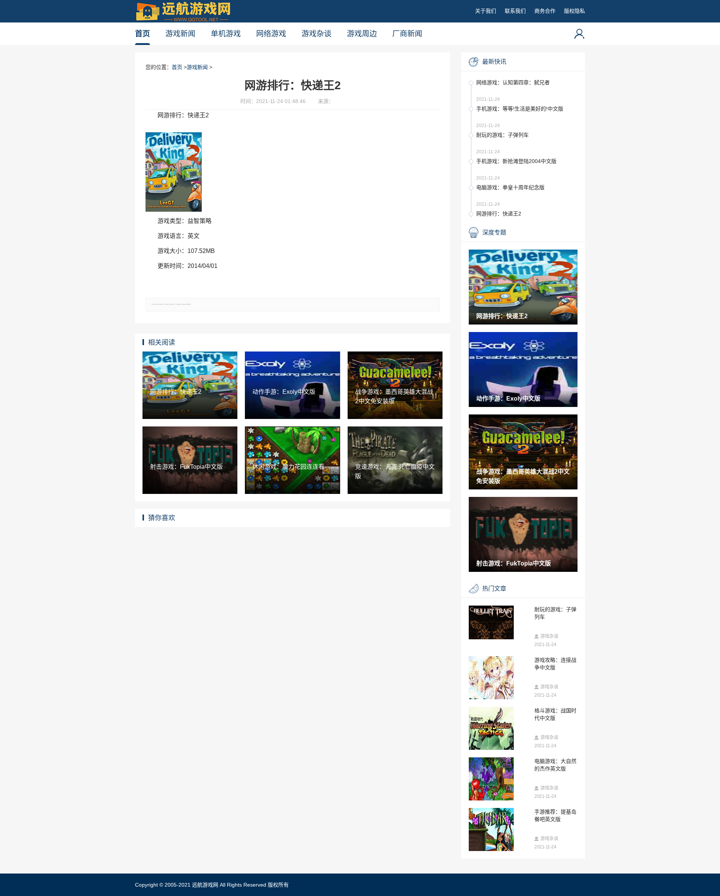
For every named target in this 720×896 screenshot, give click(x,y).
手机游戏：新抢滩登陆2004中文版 (516, 161)
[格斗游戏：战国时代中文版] (500, 738)
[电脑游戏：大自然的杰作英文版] (500, 789)
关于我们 (485, 11)
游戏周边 (362, 34)
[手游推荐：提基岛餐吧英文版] (500, 840)
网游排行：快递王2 (498, 214)
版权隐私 (574, 11)
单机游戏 (226, 34)
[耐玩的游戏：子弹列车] (500, 622)
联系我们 (515, 11)
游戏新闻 (180, 34)
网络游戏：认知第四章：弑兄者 (513, 82)
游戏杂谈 (317, 34)
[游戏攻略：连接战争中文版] (500, 688)
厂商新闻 (407, 34)
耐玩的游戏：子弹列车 (502, 135)
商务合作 (544, 11)
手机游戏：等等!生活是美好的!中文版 (519, 109)
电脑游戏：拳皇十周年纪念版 (510, 187)
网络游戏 (271, 34)
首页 (142, 34)
